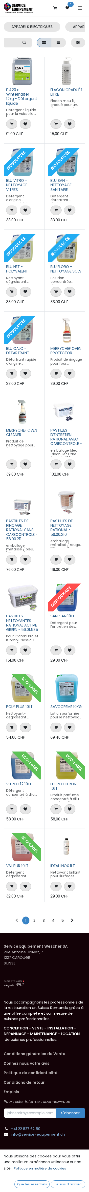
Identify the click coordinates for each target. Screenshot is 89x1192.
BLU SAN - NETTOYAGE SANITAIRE (60, 185)
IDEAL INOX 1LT (62, 865)
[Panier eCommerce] (55, 8)
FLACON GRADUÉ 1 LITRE (66, 92)
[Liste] (58, 42)
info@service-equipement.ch (38, 1134)
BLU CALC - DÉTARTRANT (17, 351)
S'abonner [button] (70, 1112)
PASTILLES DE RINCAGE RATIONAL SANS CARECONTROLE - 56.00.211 (22, 530)
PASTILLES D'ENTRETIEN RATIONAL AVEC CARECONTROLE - (66, 437)
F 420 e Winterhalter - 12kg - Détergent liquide (21, 96)
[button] (11, 124)
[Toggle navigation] (80, 7)
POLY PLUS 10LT (19, 706)
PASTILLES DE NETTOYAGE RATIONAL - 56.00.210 (61, 527)
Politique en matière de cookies (40, 1168)
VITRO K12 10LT (19, 784)
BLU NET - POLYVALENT (17, 269)
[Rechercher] (24, 42)
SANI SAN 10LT (62, 616)
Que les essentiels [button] (32, 1184)
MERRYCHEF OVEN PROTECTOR (65, 351)
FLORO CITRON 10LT (63, 786)
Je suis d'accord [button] (68, 1184)
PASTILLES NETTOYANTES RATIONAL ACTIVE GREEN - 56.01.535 (22, 622)
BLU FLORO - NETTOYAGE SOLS (65, 269)
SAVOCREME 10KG (66, 706)
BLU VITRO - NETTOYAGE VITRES (16, 185)
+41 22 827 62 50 (25, 1128)
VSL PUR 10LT (17, 865)
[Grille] (44, 42)
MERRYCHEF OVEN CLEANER (21, 432)
